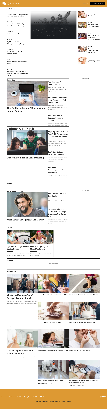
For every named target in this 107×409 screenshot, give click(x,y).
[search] (88, 3)
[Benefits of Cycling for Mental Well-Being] (42, 237)
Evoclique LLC (44, 401)
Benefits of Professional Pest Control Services (51, 380)
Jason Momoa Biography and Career (25, 219)
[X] (101, 397)
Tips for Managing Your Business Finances (50, 322)
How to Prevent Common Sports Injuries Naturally (83, 294)
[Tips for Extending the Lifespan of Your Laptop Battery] (27, 93)
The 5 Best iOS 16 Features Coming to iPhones (55, 117)
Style (8, 59)
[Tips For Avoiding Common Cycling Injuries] (18, 237)
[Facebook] (100, 397)
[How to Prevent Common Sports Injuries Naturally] (84, 283)
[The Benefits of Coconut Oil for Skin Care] (82, 60)
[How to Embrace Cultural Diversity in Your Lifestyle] (82, 49)
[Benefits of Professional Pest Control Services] (53, 369)
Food (89, 11)
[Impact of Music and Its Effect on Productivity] (84, 311)
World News (10, 11)
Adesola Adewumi (37, 35)
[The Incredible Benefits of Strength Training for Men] (22, 283)
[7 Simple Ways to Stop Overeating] (82, 14)
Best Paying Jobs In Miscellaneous (16, 34)
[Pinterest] (105, 397)
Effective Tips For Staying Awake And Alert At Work (53, 350)
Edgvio (69, 401)
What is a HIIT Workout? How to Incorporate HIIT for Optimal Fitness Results (17, 73)
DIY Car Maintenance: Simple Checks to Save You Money (28, 8)
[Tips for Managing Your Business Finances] (53, 311)
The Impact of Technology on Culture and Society (57, 169)
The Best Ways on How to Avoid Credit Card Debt (52, 294)
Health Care (10, 39)
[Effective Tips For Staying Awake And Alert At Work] (53, 338)
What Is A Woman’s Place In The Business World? (93, 26)
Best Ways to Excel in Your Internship (26, 157)
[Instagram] (104, 397)
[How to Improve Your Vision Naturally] (84, 338)
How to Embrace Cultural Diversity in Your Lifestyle (93, 50)
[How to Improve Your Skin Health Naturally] (22, 338)
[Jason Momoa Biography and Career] (27, 204)
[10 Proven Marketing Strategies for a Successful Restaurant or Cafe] (82, 36)
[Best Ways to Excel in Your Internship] (27, 142)
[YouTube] (103, 397)
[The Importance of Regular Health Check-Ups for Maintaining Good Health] (84, 369)
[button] (98, 8)
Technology (10, 21)
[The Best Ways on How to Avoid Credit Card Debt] (53, 283)
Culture (90, 22)
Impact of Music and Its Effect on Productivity (82, 322)
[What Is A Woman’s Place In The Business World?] (82, 25)
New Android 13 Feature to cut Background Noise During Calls (57, 100)
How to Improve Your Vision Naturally (80, 350)
